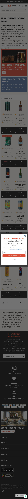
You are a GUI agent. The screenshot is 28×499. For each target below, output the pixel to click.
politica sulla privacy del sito (16, 249)
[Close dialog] (25, 236)
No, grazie (14, 259)
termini (22, 247)
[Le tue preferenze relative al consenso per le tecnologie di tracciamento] (25, 496)
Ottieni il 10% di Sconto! (14, 256)
